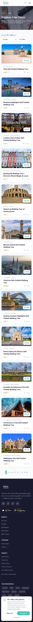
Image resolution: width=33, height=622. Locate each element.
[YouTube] (17, 503)
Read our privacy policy (13, 609)
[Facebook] (8, 503)
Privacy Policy (5, 563)
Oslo (4, 595)
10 (27, 472)
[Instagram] (3, 503)
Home (3, 13)
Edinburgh (25, 588)
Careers (3, 547)
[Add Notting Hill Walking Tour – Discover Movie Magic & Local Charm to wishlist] (28, 151)
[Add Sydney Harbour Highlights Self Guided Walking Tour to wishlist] (28, 294)
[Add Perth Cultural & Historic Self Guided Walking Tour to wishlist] (28, 329)
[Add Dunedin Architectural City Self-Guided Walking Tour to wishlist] (28, 365)
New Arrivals (5, 534)
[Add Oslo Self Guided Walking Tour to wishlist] (28, 47)
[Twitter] (13, 503)
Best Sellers (5, 530)
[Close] (28, 599)
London (5, 588)
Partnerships (5, 543)
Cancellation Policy (7, 570)
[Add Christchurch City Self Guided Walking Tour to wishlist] (28, 400)
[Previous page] (3, 472)
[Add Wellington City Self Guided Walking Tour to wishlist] (28, 436)
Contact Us (4, 560)
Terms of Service (6, 567)
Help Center (5, 556)
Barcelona (6, 591)
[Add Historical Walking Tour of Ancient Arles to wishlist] (28, 187)
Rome (17, 588)
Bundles (3, 524)
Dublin (10, 595)
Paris (11, 588)
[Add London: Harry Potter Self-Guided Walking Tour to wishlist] (28, 116)
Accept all (23, 613)
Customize (16, 617)
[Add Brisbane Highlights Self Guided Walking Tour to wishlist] (28, 80)
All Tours (4, 520)
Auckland (22, 591)
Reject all (10, 613)
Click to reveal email (10, 574)
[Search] (25, 3)
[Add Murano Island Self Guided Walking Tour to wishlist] (28, 222)
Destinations (5, 527)
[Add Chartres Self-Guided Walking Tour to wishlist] (28, 258)
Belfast (17, 595)
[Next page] (30, 472)
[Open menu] (30, 3)
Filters (23, 39)
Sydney (14, 591)
